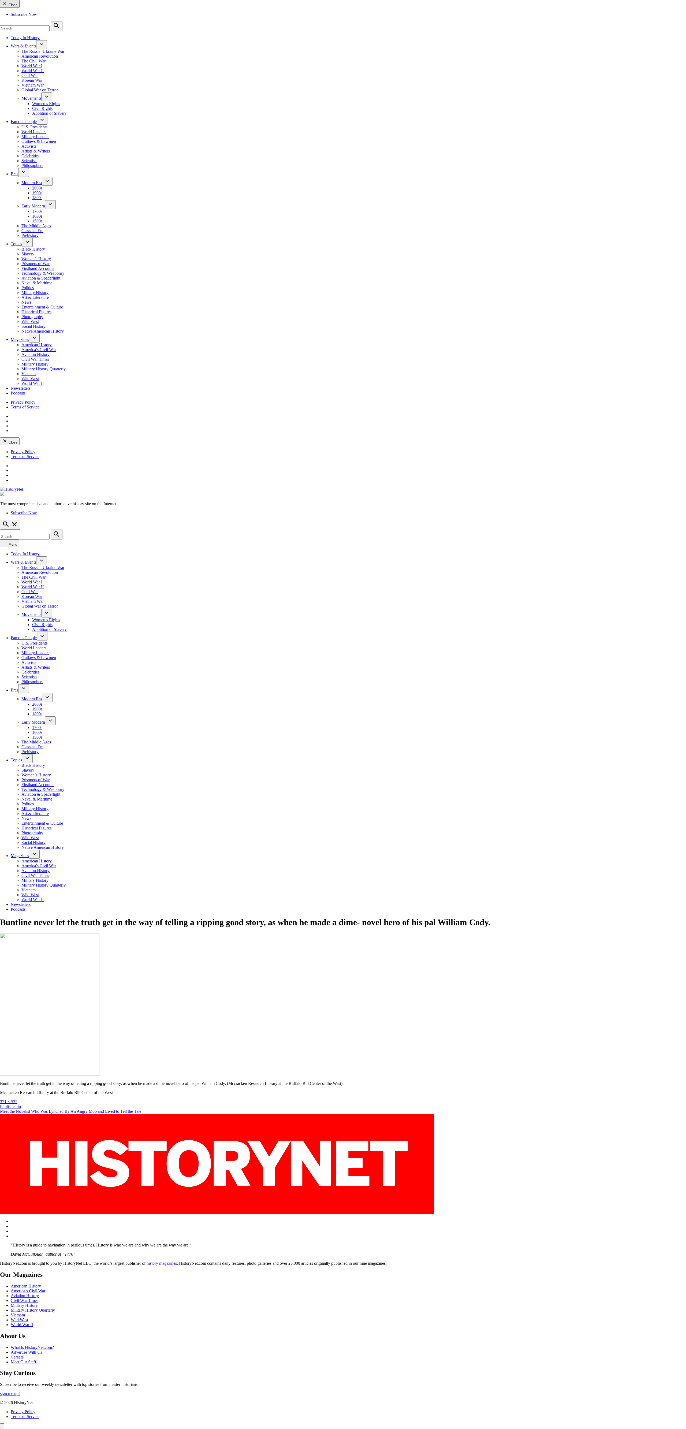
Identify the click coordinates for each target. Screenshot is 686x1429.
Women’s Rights (46, 103)
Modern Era (31, 182)
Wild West (30, 321)
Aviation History (35, 354)
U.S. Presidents (34, 127)
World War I (31, 66)
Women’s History (36, 258)
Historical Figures (36, 312)
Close (12, 5)
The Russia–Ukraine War (42, 51)
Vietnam (28, 373)
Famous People (24, 121)
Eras (14, 174)
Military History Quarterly (43, 369)
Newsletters (21, 388)
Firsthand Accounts (37, 268)
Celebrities (30, 156)
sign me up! (10, 1393)
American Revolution (39, 56)
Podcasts (18, 393)
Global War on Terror (39, 90)
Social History (33, 326)
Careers (17, 1357)
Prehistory (30, 235)
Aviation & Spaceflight (40, 278)
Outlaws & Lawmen (38, 141)
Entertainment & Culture (42, 307)
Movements (31, 98)
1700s (37, 211)
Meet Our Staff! (24, 1362)
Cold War (29, 75)
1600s (37, 216)
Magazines (20, 339)
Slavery (27, 254)
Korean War (31, 80)
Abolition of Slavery (49, 113)
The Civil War (33, 61)
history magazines (162, 1263)
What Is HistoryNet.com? (32, 1347)
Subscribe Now (24, 14)
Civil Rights (42, 108)
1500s (37, 221)
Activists (28, 146)
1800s (37, 197)
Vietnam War (32, 85)
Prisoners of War (35, 263)
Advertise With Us (26, 1352)
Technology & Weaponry (42, 273)
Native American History (42, 331)
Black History (33, 249)
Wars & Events (23, 46)
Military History (35, 292)
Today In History (25, 37)
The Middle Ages (36, 226)
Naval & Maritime (36, 283)
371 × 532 (8, 1101)
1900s (37, 193)
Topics (16, 243)
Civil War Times (35, 359)
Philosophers (32, 165)
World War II (32, 70)
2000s (37, 188)
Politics (27, 287)
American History (36, 345)
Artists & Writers (35, 151)
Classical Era (32, 230)
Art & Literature (35, 297)
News (26, 302)
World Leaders (33, 131)
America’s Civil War (38, 349)
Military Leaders (35, 136)
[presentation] (41, 44)
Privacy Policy (23, 402)
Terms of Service (25, 407)
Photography (32, 316)
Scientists (29, 160)
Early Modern (33, 206)
